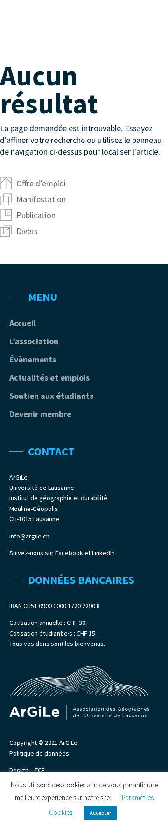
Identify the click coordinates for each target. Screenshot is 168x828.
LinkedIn (103, 553)
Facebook (69, 553)
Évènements (32, 359)
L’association (33, 341)
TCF (40, 770)
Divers (27, 231)
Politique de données (39, 753)
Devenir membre (40, 414)
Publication (36, 215)
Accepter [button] (100, 813)
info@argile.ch (29, 536)
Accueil (22, 323)
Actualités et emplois (49, 377)
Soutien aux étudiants (51, 395)
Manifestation (41, 199)
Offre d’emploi (41, 183)
